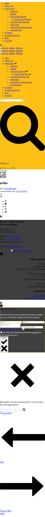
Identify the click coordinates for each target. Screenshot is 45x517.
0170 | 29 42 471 (13, 239)
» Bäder (13, 14)
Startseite (4, 168)
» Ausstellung (16, 30)
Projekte (8, 32)
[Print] (1, 216)
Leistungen (10, 8)
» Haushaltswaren (18, 16)
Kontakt (8, 40)
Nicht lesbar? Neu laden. (11, 329)
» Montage (14, 24)
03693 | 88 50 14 (14, 236)
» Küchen (14, 11)
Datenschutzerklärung (35, 298)
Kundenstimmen (12, 35)
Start (7, 3)
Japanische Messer (22, 19)
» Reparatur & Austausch (21, 27)
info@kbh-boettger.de (16, 246)
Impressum (40, 295)
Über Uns (9, 6)
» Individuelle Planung (19, 22)
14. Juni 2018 (21, 191)
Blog (7, 38)
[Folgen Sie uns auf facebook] (1, 254)
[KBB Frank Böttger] (11, 51)
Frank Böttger (10, 188)
